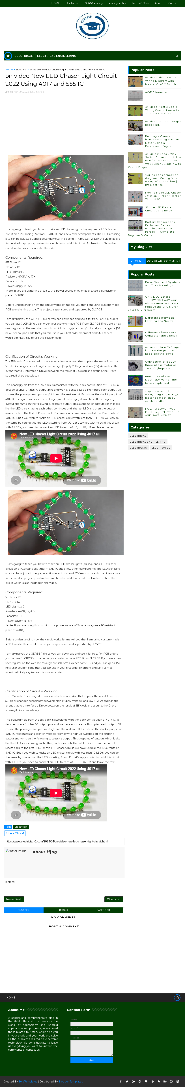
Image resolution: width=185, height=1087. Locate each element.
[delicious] (177, 1081)
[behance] (165, 1081)
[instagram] (171, 1081)
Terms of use (140, 3)
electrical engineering (148, 441)
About (159, 3)
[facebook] (121, 1081)
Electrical (24, 56)
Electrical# (21, 826)
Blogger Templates (71, 1081)
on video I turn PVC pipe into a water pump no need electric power (162, 350)
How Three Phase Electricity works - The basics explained (161, 379)
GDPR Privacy (94, 3)
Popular (154, 261)
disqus (63, 910)
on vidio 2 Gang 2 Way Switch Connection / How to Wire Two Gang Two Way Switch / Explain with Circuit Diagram (154, 160)
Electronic (138, 447)
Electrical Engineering (56, 56)
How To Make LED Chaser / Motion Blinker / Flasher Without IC (163, 196)
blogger (23, 910)
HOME (55, 3)
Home (9, 69)
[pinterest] (140, 1081)
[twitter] (127, 1081)
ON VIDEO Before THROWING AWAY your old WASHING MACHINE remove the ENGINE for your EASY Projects (153, 303)
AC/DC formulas (156, 92)
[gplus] (133, 1081)
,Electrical (38, 91)
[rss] (159, 1081)
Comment (172, 261)
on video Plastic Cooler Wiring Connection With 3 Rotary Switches (162, 110)
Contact (173, 3)
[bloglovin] (146, 1081)
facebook (103, 910)
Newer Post (13, 899)
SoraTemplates (28, 1081)
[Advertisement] (64, 126)
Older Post (114, 899)
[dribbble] (152, 1081)
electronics (161, 447)
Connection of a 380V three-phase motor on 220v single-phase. (161, 365)
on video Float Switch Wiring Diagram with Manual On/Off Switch (160, 80)
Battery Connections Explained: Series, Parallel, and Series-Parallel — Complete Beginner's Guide (151, 228)
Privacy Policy (117, 3)
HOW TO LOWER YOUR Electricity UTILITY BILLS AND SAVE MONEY (162, 412)
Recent (137, 261)
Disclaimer (72, 3)
